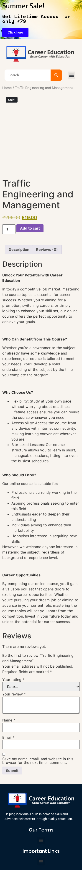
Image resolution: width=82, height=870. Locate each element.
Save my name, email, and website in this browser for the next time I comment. (37, 760)
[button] (71, 75)
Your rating (13, 679)
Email (8, 737)
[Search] (56, 75)
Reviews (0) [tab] (47, 249)
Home (7, 88)
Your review (14, 694)
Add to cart (30, 228)
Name (8, 720)
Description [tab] (19, 249)
